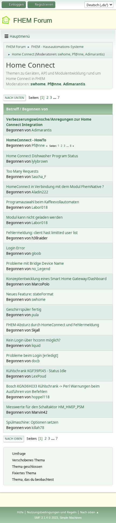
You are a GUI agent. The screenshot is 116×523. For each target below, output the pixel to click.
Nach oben (13, 439)
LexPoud (39, 376)
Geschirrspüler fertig (23, 309)
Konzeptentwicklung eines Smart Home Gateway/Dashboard (56, 278)
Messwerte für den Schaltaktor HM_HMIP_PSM (45, 407)
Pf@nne (78, 54)
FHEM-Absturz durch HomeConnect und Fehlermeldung (52, 324)
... (55, 97)
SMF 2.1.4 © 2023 (46, 517)
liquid (36, 345)
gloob (36, 253)
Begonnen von (35, 109)
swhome (64, 54)
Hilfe (20, 512)
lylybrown (40, 161)
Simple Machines (71, 517)
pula (35, 314)
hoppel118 (41, 397)
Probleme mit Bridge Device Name (35, 263)
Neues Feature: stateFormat (29, 294)
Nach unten (14, 98)
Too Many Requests (22, 171)
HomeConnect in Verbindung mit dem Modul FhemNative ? (55, 186)
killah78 (38, 427)
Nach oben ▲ (89, 512)
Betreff (12, 109)
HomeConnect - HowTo (26, 140)
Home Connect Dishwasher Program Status (42, 156)
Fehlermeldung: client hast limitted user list (42, 232)
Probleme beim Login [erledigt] (32, 355)
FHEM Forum (32, 20)
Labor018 (40, 207)
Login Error (15, 248)
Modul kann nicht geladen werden (34, 217)
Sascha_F (39, 176)
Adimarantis (94, 54)
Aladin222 (40, 192)
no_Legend (41, 268)
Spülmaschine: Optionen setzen (32, 422)
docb (36, 360)
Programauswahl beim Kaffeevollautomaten (42, 202)
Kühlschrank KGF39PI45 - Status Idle (36, 370)
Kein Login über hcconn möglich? (33, 340)
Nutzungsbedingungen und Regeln (52, 512)
